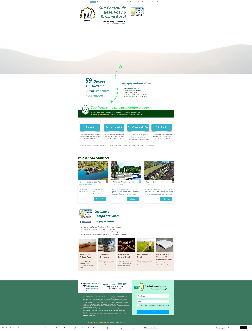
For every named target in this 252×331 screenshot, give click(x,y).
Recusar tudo (232, 328)
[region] (87, 257)
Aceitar (243, 328)
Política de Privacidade (151, 328)
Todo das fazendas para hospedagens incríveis (162, 136)
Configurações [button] (220, 328)
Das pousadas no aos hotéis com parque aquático (90, 136)
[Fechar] (249, 327)
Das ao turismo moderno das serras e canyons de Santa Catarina (114, 136)
